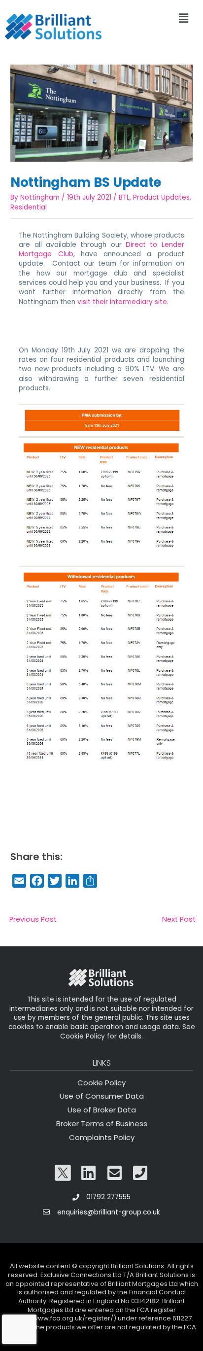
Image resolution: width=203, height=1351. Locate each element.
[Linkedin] (89, 1173)
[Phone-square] (140, 1173)
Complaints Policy (102, 1137)
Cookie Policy (101, 1082)
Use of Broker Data (102, 1110)
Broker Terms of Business (101, 1123)
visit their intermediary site (122, 302)
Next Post (179, 919)
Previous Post (33, 919)
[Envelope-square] (115, 1173)
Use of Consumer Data (102, 1096)
